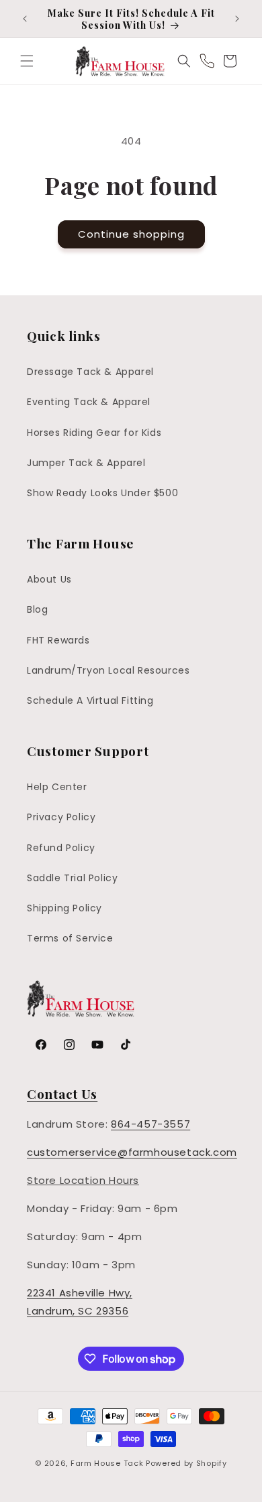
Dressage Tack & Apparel (90, 371)
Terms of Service (70, 938)
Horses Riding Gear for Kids (94, 432)
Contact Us (62, 1093)
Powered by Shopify (186, 1463)
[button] (27, 61)
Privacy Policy (61, 817)
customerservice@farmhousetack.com (132, 1152)
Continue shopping (131, 234)
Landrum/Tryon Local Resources (108, 670)
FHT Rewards (58, 640)
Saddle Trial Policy (72, 878)
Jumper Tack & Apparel (86, 462)
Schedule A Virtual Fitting (90, 700)
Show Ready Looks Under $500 (102, 493)
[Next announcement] (237, 18)
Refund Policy (61, 847)
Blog (37, 609)
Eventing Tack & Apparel (88, 401)
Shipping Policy (64, 908)
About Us (49, 579)
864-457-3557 (150, 1124)
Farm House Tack (107, 1463)
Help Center (57, 787)
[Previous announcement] (25, 18)
